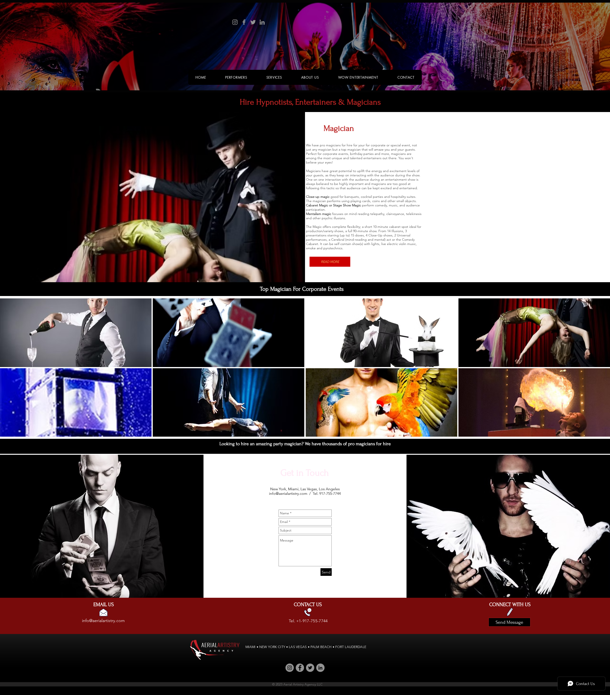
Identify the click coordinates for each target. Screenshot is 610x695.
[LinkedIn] (262, 22)
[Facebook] (244, 22)
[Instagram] (235, 22)
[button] (330, 262)
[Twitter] (253, 22)
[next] (600, 371)
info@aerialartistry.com (288, 493)
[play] (600, 432)
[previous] (10, 371)
